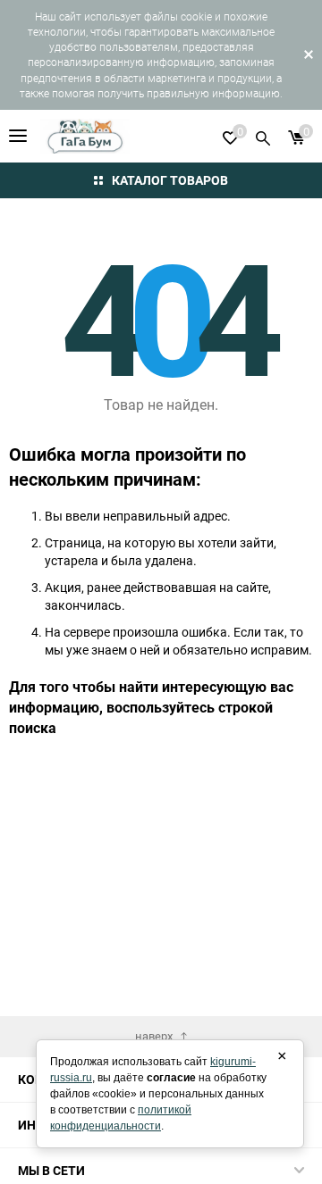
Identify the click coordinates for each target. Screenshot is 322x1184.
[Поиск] (263, 136)
